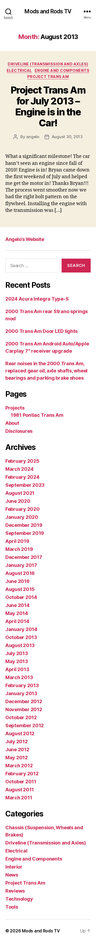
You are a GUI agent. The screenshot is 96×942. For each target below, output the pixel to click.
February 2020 (22, 509)
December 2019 (23, 525)
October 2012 (21, 717)
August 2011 (19, 789)
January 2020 (21, 517)
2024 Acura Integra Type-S (37, 299)
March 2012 (19, 765)
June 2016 (17, 581)
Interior (13, 867)
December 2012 (23, 701)
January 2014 (21, 629)
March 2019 (19, 549)
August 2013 (20, 645)
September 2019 (24, 533)
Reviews (15, 891)
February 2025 (22, 461)
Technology (19, 899)
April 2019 (17, 541)
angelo (32, 136)
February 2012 (22, 773)
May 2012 (16, 757)
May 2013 (16, 661)
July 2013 (16, 653)
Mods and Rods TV (48, 11)
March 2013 (19, 677)
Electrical (19, 70)
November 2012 (23, 709)
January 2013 (21, 693)
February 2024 (22, 477)
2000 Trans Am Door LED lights (41, 331)
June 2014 (17, 605)
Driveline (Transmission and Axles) (48, 64)
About (12, 423)
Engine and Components (62, 70)
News (11, 875)
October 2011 (20, 781)
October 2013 (21, 637)
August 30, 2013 (67, 136)
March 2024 (19, 469)
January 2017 (21, 565)
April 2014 (17, 621)
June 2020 (17, 501)
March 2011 (18, 797)
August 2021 (19, 493)
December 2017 (23, 557)
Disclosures (19, 431)
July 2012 (16, 741)
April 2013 (17, 669)
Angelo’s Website (24, 239)
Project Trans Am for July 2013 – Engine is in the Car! (48, 106)
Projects (15, 408)
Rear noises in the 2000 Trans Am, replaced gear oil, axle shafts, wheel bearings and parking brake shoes (46, 371)
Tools (11, 907)
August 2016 (20, 573)
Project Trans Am (48, 76)
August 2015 (20, 589)
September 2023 (25, 485)
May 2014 (16, 613)
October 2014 (21, 597)
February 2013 (22, 685)
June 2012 (17, 749)
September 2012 (24, 725)
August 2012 (19, 733)
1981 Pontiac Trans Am (37, 415)
